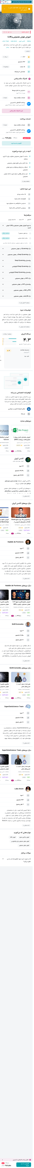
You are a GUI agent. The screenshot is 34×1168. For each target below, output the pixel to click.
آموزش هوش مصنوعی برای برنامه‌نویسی (20, 841)
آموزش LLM (12, 837)
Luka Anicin (19, 789)
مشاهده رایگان (5, 233)
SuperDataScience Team (14, 706)
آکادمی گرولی (19, 458)
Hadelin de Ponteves (16, 542)
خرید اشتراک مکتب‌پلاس (16, 111)
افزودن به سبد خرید (16, 143)
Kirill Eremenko (18, 624)
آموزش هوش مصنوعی (24, 845)
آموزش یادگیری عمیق (24, 837)
